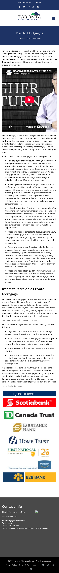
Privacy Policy (11, 565)
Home (22, 38)
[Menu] (53, 19)
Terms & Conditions (27, 565)
